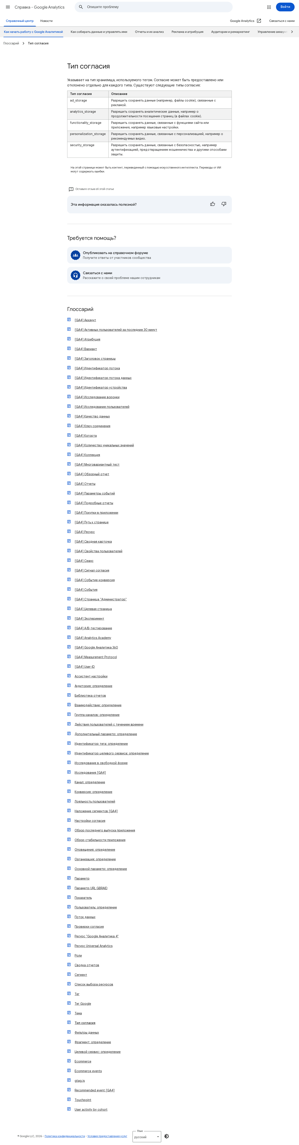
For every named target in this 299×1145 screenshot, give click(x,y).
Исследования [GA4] (90, 773)
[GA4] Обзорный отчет (92, 474)
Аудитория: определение (93, 686)
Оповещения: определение (95, 850)
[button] (8, 7)
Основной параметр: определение (101, 869)
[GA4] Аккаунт (85, 320)
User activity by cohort (91, 1110)
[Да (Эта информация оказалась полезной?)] (212, 204)
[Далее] (290, 32)
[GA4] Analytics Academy (93, 638)
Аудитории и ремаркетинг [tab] (230, 32)
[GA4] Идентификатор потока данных (103, 378)
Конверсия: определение (93, 792)
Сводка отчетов (87, 965)
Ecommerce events (88, 1071)
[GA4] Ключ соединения (92, 426)
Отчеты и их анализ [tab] (149, 32)
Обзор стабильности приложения (100, 840)
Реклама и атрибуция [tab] (187, 32)
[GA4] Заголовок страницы (95, 359)
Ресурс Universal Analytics (94, 946)
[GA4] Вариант (86, 349)
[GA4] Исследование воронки (97, 397)
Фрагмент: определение (93, 1042)
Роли (78, 955)
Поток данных (85, 917)
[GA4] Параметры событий (95, 493)
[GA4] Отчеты (85, 484)
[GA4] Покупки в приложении (96, 513)
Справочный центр (20, 21)
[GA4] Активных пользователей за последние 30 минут (116, 330)
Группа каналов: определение (97, 715)
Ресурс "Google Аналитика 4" (97, 936)
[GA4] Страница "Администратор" (101, 599)
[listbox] (146, 1136)
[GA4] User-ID (85, 667)
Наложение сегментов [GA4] (96, 811)
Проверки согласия (89, 927)
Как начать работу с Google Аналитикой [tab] (33, 32)
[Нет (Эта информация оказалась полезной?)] (224, 204)
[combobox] (159, 7)
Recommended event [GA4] (94, 1090)
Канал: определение (90, 782)
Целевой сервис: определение (98, 1052)
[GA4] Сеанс (84, 561)
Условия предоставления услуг (107, 1136)
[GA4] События (86, 590)
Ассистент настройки (91, 676)
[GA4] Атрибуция (87, 339)
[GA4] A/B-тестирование (93, 628)
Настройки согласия (90, 821)
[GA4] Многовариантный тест (97, 464)
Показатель (83, 898)
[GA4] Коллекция (87, 455)
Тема (78, 1013)
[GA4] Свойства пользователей (98, 551)
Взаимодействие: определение (98, 705)
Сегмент (81, 975)
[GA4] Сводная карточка (93, 542)
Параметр (82, 878)
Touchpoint (83, 1100)
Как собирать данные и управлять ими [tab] (99, 32)
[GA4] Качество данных (92, 416)
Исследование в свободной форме (101, 763)
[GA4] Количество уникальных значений (104, 445)
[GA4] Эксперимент (89, 619)
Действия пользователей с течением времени (109, 724)
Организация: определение (95, 859)
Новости (46, 21)
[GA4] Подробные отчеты (94, 503)
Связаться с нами (282, 21)
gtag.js (80, 1081)
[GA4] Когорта (86, 436)
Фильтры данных (87, 1033)
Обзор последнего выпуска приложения (105, 830)
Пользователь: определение (96, 907)
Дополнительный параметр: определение (106, 734)
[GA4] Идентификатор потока (97, 368)
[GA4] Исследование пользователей (102, 407)
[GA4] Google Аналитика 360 (96, 647)
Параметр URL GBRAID (91, 888)
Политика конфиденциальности (65, 1136)
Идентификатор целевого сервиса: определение (112, 753)
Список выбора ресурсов (94, 984)
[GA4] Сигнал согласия (92, 570)
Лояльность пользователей (95, 801)
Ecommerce (83, 1061)
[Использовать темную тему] (166, 1136)
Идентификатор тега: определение (101, 744)
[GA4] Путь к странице (92, 522)
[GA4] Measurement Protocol (96, 657)
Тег (77, 994)
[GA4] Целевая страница (93, 609)
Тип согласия (85, 1023)
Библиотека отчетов (90, 696)
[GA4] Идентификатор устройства (101, 387)
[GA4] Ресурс (85, 532)
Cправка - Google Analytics (40, 7)
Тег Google (83, 1004)
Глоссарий (80, 309)
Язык (140, 1131)
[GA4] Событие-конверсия (95, 580)
